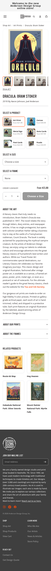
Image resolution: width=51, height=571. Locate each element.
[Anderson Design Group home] (25, 17)
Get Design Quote (11, 560)
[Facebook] (15, 506)
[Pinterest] (9, 506)
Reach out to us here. (31, 501)
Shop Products (9, 531)
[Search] (34, 16)
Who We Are (33, 526)
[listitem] (37, 122)
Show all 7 (7, 89)
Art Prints (17, 25)
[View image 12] (30, 81)
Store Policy (32, 541)
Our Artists (32, 531)
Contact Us (8, 555)
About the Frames (12, 333)
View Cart (7, 536)
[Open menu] (5, 16)
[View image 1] (8, 81)
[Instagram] (4, 506)
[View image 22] (41, 81)
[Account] (40, 16)
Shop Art (7, 25)
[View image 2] (19, 81)
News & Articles (34, 536)
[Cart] (46, 16)
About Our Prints (11, 324)
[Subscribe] (45, 462)
